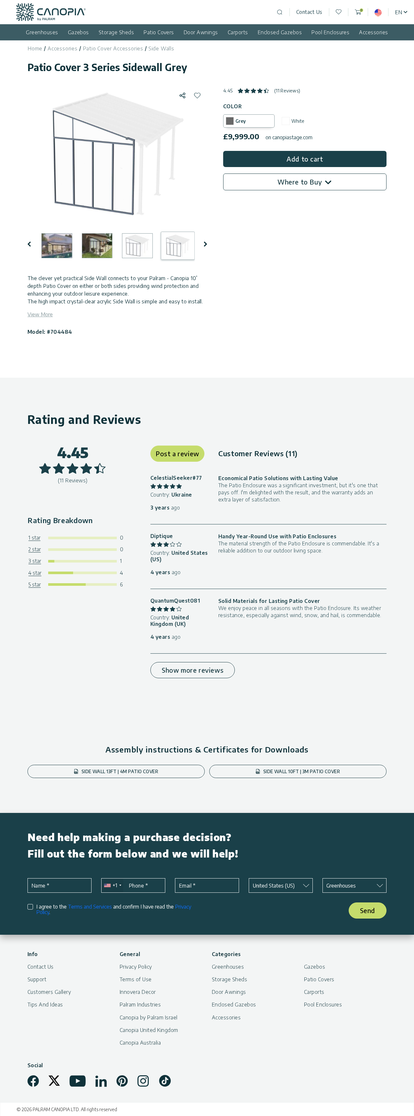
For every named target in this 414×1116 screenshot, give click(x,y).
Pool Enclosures (330, 32)
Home (34, 48)
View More (40, 314)
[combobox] (112, 885)
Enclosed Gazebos (280, 32)
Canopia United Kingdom (149, 1030)
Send (367, 910)
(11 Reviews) (287, 90)
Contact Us (309, 12)
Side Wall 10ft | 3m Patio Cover (301, 771)
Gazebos (78, 32)
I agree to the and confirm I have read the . (113, 909)
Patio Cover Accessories (113, 48)
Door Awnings (201, 32)
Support (36, 979)
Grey (240, 121)
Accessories (373, 32)
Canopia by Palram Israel (149, 1017)
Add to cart (305, 159)
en (398, 12)
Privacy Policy (136, 966)
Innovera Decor (138, 992)
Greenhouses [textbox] (341, 885)
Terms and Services (90, 906)
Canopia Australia (140, 1042)
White (297, 121)
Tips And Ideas (45, 1004)
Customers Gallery (49, 992)
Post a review (177, 453)
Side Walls (161, 48)
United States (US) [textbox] (274, 885)
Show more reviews (192, 670)
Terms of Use (136, 979)
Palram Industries (140, 1004)
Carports (238, 32)
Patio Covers (159, 32)
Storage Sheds (116, 32)
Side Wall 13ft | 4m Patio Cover (119, 771)
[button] (33, 244)
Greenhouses (42, 32)
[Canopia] (51, 12)
